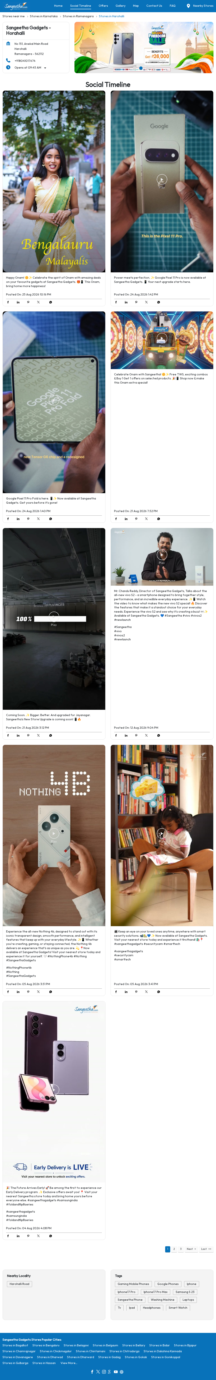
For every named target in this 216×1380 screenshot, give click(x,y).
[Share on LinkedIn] (19, 302)
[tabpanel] (143, 47)
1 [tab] (134, 68)
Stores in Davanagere (18, 1357)
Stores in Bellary (133, 1345)
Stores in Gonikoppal (165, 1357)
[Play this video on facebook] (54, 181)
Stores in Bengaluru (45, 1345)
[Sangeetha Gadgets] (16, 6)
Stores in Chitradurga (124, 1351)
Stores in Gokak (136, 1357)
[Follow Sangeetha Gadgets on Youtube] (117, 1372)
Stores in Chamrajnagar (19, 1351)
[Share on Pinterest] (29, 302)
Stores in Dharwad (50, 1357)
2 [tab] (141, 68)
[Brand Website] (123, 1372)
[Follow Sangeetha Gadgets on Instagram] (105, 1372)
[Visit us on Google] (111, 1372)
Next (190, 1249)
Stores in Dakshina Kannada (163, 1351)
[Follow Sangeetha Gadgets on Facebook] (93, 1372)
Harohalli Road (19, 1284)
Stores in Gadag (109, 1357)
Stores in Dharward (80, 1357)
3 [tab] (147, 68)
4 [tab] (153, 68)
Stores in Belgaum (105, 1345)
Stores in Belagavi (76, 1345)
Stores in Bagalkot (15, 1345)
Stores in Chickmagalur (56, 1351)
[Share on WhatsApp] (50, 302)
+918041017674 (25, 60)
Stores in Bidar (159, 1345)
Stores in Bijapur (185, 1345)
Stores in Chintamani (90, 1351)
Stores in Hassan (44, 1362)
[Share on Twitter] (39, 302)
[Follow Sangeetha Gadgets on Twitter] (99, 1372)
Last (204, 1249)
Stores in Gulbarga (15, 1362)
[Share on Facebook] (9, 302)
